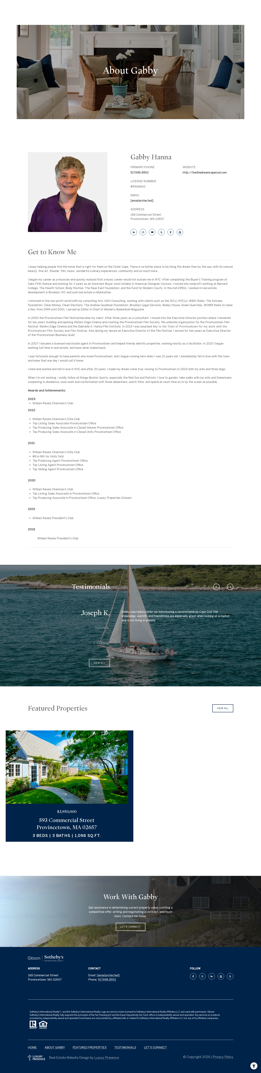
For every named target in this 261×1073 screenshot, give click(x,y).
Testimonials (125, 1047)
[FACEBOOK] (170, 232)
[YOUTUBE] (152, 232)
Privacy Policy (223, 1057)
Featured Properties (90, 1047)
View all (99, 663)
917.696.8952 (139, 172)
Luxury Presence (106, 1057)
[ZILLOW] (180, 232)
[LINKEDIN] (133, 232)
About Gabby (55, 1047)
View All (223, 708)
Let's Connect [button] (130, 926)
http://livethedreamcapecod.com (205, 172)
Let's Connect (155, 1047)
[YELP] (161, 232)
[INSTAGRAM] (143, 232)
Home (32, 1047)
